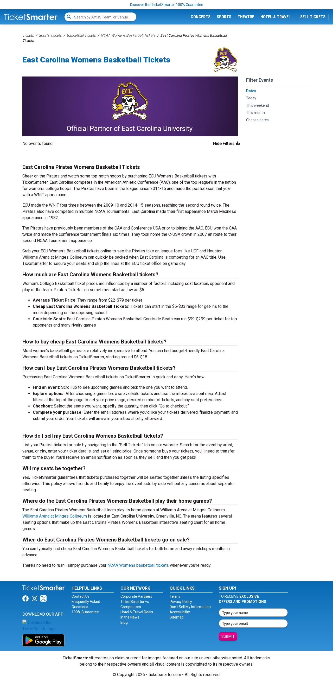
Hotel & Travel (275, 16)
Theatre (246, 16)
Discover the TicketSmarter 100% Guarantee (166, 5)
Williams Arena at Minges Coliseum (54, 516)
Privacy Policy (181, 602)
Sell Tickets (312, 16)
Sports (224, 16)
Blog (124, 622)
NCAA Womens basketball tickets (138, 565)
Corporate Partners (136, 596)
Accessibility (180, 612)
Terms (175, 596)
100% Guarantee (85, 612)
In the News (129, 617)
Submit (228, 636)
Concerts (200, 16)
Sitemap (177, 617)
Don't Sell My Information (190, 607)
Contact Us (80, 596)
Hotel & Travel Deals (136, 612)
